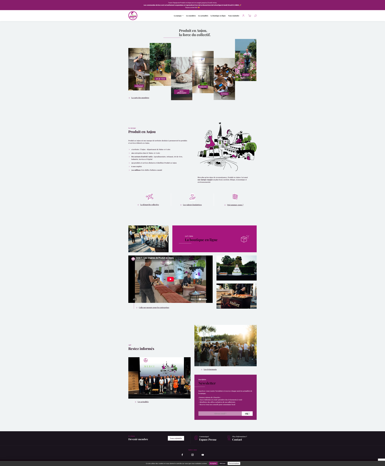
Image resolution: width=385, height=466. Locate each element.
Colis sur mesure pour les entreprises (154, 307)
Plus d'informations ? (239, 436)
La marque (178, 16)
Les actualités (203, 16)
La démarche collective (149, 204)
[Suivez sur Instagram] (192, 455)
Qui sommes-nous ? (235, 205)
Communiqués (204, 436)
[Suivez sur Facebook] (182, 455)
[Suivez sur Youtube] (203, 455)
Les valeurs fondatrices (192, 205)
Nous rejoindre (233, 16)
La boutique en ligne (218, 16)
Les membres (191, 16)
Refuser (223, 463)
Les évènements (210, 369)
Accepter (213, 463)
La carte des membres (140, 97)
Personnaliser (234, 463)
